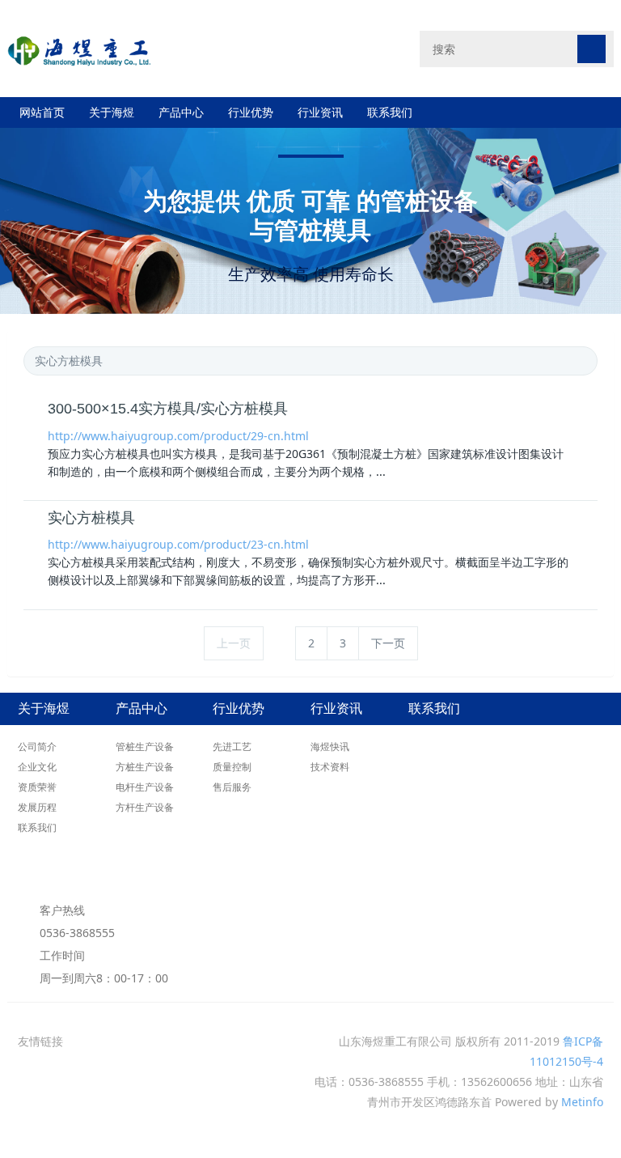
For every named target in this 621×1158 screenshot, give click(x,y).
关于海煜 (111, 112)
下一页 (388, 643)
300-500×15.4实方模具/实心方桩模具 (168, 409)
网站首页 (42, 112)
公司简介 (37, 746)
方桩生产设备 (145, 767)
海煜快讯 (329, 746)
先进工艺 (232, 746)
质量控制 (232, 767)
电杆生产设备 (145, 787)
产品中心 (181, 112)
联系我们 (389, 112)
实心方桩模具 (91, 518)
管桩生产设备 (145, 746)
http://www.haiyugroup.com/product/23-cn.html (178, 544)
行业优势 (250, 112)
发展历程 (37, 807)
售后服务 (232, 787)
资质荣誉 (37, 787)
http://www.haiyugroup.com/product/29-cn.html (178, 435)
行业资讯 (320, 112)
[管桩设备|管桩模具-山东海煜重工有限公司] (80, 48)
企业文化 (37, 767)
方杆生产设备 (145, 807)
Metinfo (582, 1101)
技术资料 (329, 767)
